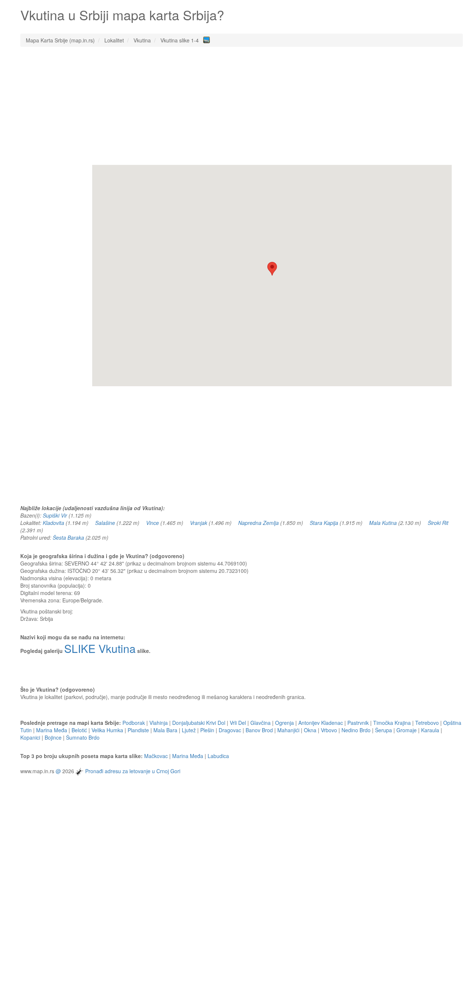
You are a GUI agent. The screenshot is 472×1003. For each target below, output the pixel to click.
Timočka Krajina (392, 722)
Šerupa (383, 730)
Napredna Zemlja (258, 522)
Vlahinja (158, 722)
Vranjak (198, 522)
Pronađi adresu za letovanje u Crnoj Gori (132, 771)
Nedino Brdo (356, 730)
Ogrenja (284, 722)
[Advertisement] (241, 106)
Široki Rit (438, 522)
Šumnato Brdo (83, 737)
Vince (152, 522)
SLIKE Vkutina (100, 648)
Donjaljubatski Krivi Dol (198, 722)
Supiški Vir (55, 515)
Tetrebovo (427, 722)
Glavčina (260, 722)
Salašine (105, 522)
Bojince (53, 737)
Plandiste (138, 730)
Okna (310, 730)
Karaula (430, 730)
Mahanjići (288, 730)
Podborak (133, 722)
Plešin (207, 730)
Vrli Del (238, 722)
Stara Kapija (324, 522)
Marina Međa (51, 730)
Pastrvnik (358, 722)
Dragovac (230, 730)
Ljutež (189, 730)
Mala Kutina (383, 522)
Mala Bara (165, 730)
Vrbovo (329, 730)
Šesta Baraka (68, 537)
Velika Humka (107, 730)
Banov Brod (259, 730)
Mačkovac (156, 756)
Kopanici (30, 737)
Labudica (218, 756)
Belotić (79, 730)
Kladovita (53, 522)
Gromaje (406, 730)
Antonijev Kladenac (320, 722)
